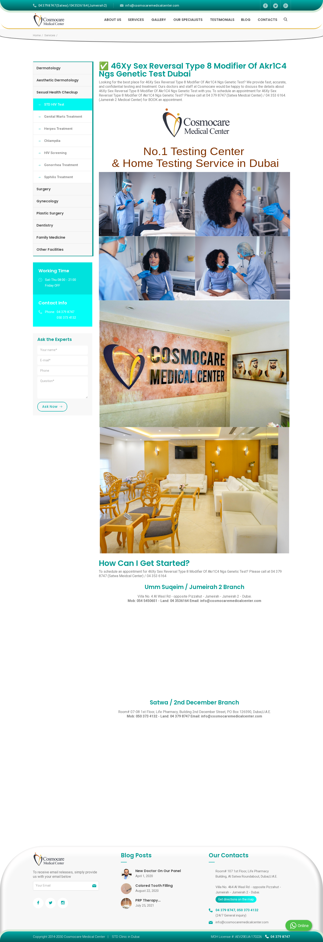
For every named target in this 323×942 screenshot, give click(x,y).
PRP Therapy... (148, 900)
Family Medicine (50, 237)
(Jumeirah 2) (97, 5)
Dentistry (44, 225)
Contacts (267, 19)
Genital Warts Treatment (63, 117)
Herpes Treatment (58, 129)
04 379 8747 (47, 5)
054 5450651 (147, 601)
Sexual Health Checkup (57, 92)
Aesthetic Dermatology (57, 80)
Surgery (43, 189)
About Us (112, 19)
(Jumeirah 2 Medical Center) (120, 100)
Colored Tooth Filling (154, 885)
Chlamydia (52, 141)
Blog (245, 19)
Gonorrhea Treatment (61, 165)
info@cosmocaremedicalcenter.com (152, 5)
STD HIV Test (54, 104)
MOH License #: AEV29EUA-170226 (236, 937)
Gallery (158, 19)
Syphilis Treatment (58, 177)
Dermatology (48, 68)
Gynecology (47, 201)
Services (136, 19)
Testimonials (222, 19)
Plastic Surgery (50, 213)
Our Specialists (188, 19)
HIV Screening (55, 153)
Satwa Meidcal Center (244, 95)
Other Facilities (50, 249)
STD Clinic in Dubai (126, 937)
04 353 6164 (79, 5)
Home (37, 35)
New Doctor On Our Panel (158, 870)
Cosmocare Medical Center (84, 937)
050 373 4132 (146, 716)
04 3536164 (179, 601)
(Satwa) (62, 5)
